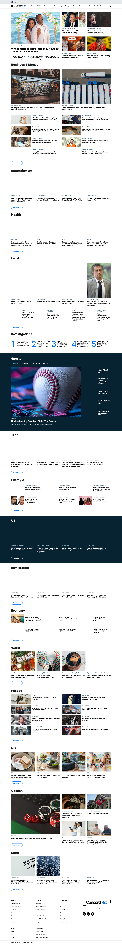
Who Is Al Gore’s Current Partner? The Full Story (96, 32)
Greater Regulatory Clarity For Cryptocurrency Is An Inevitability (98, 882)
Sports (13, 919)
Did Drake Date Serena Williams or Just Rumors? (33, 488)
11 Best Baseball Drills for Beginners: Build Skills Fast (103, 381)
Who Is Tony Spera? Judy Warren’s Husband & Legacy (19, 57)
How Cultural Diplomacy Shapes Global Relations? (99, 676)
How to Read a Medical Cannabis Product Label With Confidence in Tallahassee (21, 243)
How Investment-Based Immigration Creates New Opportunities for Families (95, 118)
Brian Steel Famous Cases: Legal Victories (21, 302)
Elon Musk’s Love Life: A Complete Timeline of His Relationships (36, 57)
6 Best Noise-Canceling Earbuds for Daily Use (95, 463)
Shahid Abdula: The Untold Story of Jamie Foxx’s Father (72, 199)
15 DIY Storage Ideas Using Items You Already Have (97, 776)
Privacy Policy (64, 919)
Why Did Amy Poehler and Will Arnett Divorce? (67, 488)
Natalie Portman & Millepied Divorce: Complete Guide (31, 501)
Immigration (15, 592)
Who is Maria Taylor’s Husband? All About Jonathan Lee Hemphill (35, 50)
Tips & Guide (15, 877)
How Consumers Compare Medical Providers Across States (46, 243)
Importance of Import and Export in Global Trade (67, 630)
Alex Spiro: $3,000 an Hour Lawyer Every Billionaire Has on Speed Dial (98, 303)
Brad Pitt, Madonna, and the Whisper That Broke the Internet (48, 199)
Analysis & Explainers (68, 811)
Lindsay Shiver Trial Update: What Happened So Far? (72, 56)
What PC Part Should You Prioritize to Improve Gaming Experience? (21, 464)
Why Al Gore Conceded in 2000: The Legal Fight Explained (46, 719)
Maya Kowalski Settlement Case (48, 301)
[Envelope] (92, 914)
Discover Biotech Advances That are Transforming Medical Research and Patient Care (73, 464)
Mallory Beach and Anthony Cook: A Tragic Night (72, 549)
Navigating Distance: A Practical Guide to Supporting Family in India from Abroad (45, 130)
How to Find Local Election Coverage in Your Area (96, 549)
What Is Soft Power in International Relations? (45, 676)
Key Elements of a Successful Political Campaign (44, 698)
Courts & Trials (66, 53)
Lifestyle (13, 909)
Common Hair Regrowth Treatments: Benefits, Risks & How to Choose (72, 243)
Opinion (13, 835)
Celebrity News (15, 195)
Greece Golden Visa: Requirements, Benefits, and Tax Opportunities (33, 619)
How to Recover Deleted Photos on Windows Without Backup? (48, 463)
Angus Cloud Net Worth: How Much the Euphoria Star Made (95, 141)
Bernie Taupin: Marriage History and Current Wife (52, 57)
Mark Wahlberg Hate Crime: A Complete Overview (22, 549)
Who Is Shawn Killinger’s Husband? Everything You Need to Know (101, 489)
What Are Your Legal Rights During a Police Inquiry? (102, 343)
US (12, 934)
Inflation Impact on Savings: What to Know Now (100, 619)
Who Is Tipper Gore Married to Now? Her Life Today (73, 32)
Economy (27, 615)
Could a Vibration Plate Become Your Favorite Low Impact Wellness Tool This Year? (98, 243)
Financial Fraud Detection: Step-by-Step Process (23, 344)
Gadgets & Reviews (93, 460)
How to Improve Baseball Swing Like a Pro (103, 370)
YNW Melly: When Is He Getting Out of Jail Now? (98, 56)
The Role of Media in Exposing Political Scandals (44, 730)
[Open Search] (110, 6)
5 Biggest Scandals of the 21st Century (95, 729)
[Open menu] (12, 6)
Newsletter (63, 909)
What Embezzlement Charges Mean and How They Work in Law (103, 317)
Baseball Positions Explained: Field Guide (104, 401)
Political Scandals (37, 727)
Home (61, 903)
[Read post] (21, 119)
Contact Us (63, 916)
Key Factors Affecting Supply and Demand (32, 630)
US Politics (85, 695)
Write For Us (63, 922)
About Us (62, 906)
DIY (12, 773)
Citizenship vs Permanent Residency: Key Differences (97, 596)
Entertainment (15, 906)
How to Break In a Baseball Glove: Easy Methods (103, 391)
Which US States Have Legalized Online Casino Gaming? (32, 838)
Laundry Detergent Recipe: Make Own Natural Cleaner (21, 776)
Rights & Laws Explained (51, 311)
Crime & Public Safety (17, 545)
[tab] (15, 363)
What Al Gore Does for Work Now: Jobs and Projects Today (45, 708)
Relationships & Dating (18, 45)
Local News (90, 545)
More (17, 937)
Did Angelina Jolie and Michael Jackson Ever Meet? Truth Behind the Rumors (22, 200)
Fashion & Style (63, 497)
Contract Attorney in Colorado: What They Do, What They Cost (53, 316)
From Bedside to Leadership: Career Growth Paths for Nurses (73, 841)
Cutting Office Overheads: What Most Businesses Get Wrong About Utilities (44, 152)
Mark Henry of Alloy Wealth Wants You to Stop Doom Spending (72, 815)
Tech (12, 460)
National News (66, 545)
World (13, 673)
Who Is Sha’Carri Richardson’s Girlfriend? (101, 500)
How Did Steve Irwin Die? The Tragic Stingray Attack (67, 501)
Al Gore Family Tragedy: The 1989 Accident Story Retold (93, 698)
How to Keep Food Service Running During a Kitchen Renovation (71, 882)
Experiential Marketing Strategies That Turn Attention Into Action (22, 882)
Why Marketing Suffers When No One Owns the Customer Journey (44, 141)
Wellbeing (14, 239)
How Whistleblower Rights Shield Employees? (62, 343)
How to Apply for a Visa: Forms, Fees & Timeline (73, 596)
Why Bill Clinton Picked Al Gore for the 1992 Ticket (94, 708)
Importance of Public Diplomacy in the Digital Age (73, 676)
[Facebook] (88, 914)
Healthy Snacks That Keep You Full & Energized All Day (22, 676)
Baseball (13, 418)
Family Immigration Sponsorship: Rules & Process (22, 596)
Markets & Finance (37, 127)
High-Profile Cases (67, 299)
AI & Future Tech (67, 460)
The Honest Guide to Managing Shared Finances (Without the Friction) (95, 152)
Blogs (61, 912)
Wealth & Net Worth (88, 138)
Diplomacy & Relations (43, 673)
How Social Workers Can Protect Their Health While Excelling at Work (97, 842)
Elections (38, 912)
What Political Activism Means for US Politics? (94, 719)
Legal (23, 310)
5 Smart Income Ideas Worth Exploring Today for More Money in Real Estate (44, 118)
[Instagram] (84, 914)
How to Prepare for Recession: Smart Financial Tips (68, 619)
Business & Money (16, 105)
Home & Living (41, 877)
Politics (34, 695)
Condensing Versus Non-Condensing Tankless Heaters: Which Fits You (48, 882)
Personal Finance (87, 127)
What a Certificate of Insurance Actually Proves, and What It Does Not (27, 316)
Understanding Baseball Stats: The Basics (33, 421)
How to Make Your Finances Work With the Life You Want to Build (96, 130)
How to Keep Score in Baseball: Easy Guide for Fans (103, 412)
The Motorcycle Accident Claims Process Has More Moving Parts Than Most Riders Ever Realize (78, 316)
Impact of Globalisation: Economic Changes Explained (100, 630)
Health (39, 239)
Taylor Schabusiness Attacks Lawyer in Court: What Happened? (47, 550)
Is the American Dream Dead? (98, 813)
